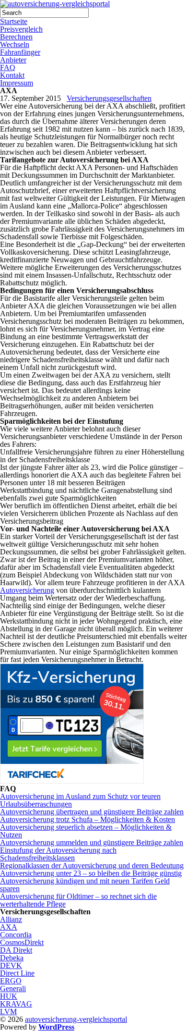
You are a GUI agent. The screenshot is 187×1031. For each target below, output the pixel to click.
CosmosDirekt (22, 942)
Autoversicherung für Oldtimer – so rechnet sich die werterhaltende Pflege (78, 900)
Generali (13, 988)
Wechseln (14, 44)
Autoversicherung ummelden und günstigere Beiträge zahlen (91, 842)
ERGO (11, 981)
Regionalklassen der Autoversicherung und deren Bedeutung (92, 865)
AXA (8, 927)
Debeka (11, 958)
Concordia (16, 935)
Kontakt (12, 75)
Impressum (16, 83)
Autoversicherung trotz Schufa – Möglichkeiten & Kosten (87, 819)
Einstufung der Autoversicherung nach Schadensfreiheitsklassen (58, 854)
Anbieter (13, 60)
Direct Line (17, 973)
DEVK (11, 965)
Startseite (13, 21)
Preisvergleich (21, 29)
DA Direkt (16, 950)
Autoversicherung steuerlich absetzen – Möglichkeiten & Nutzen (86, 831)
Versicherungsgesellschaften (109, 98)
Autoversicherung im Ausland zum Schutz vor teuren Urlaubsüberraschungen (80, 800)
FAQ (7, 67)
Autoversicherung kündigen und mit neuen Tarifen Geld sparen (85, 885)
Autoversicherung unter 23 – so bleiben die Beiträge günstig (91, 873)
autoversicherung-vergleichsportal (76, 1019)
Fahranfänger (20, 52)
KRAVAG (16, 1004)
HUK (8, 996)
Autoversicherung (27, 590)
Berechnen (16, 37)
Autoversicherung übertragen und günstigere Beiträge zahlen (92, 812)
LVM (8, 1011)
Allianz (11, 919)
